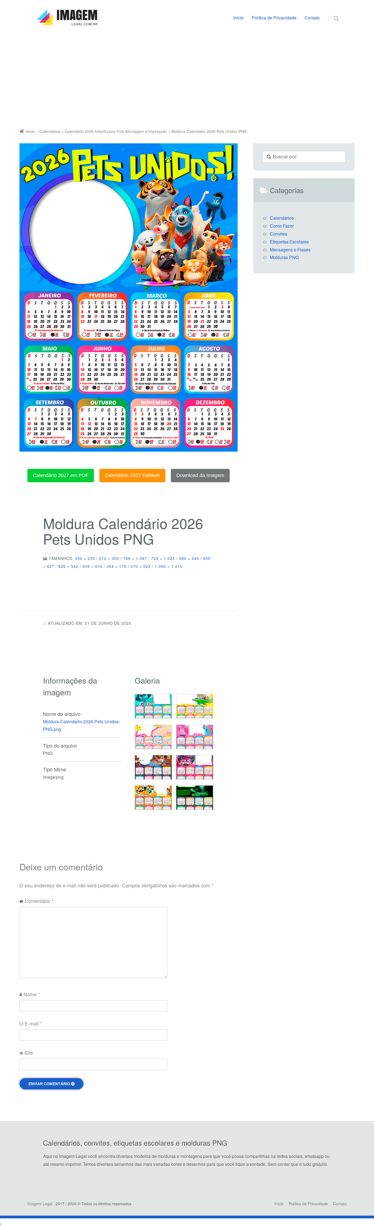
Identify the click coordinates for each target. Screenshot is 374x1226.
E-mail (33, 1023)
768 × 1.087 (135, 558)
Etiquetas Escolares (289, 242)
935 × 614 (92, 566)
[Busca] (331, 12)
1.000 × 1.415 (168, 566)
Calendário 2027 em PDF (60, 475)
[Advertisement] (187, 78)
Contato (312, 17)
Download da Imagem (200, 475)
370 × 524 (141, 566)
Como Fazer (282, 226)
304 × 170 (116, 566)
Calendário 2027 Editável (132, 475)
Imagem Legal (39, 1203)
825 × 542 (68, 566)
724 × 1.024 (163, 558)
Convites (278, 234)
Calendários (282, 218)
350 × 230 (85, 558)
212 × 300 (109, 558)
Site (28, 1052)
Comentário (39, 900)
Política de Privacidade (274, 17)
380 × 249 (189, 558)
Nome (32, 994)
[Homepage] (66, 17)
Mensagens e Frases (290, 249)
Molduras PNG (284, 257)
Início (238, 17)
